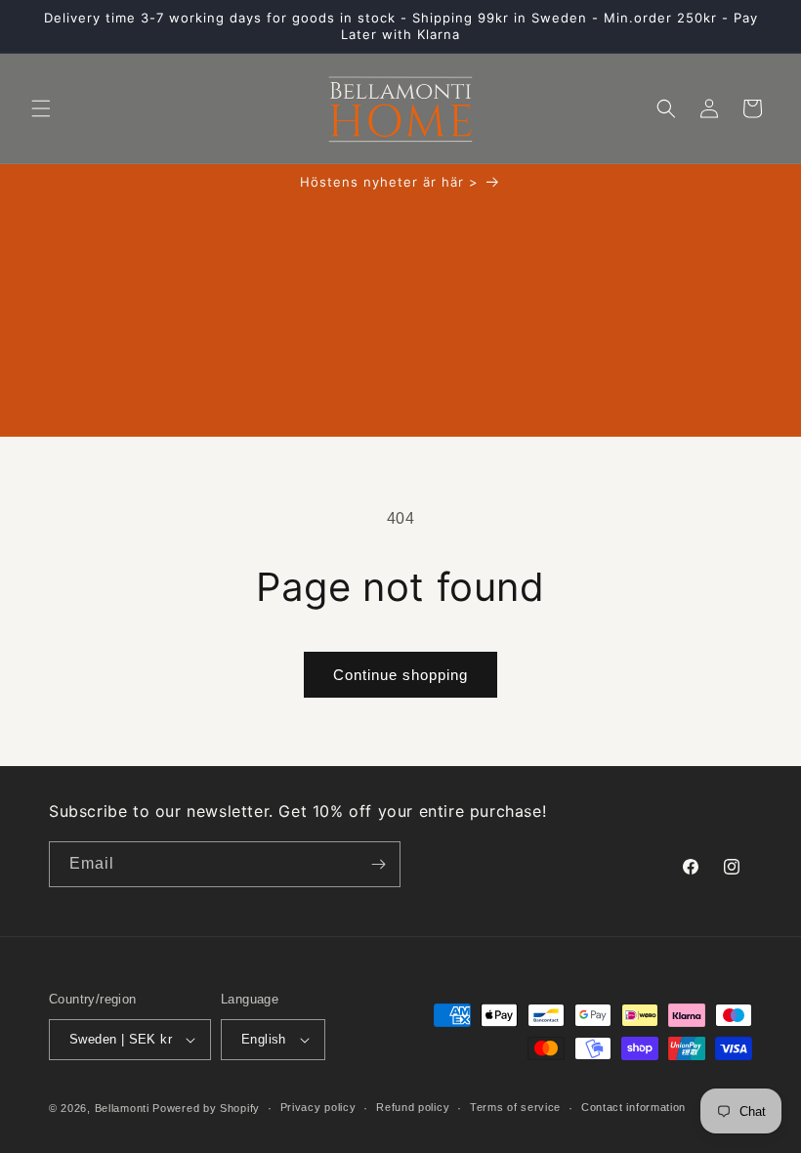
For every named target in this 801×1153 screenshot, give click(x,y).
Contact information (633, 1107)
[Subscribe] (378, 864)
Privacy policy (318, 1107)
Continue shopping (400, 674)
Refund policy (412, 1107)
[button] (41, 108)
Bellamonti (122, 1108)
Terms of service (515, 1107)
